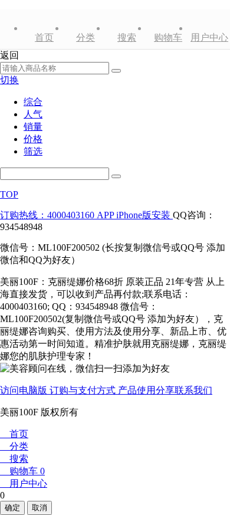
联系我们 (193, 390)
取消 (39, 507)
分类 (85, 37)
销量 (33, 127)
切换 (9, 80)
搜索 (126, 37)
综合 (33, 102)
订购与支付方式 (84, 390)
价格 (33, 139)
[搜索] (116, 176)
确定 (12, 507)
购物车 (168, 37)
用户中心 (209, 37)
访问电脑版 (25, 390)
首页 (44, 37)
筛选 (33, 151)
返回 (9, 55)
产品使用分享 (146, 390)
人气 (33, 114)
